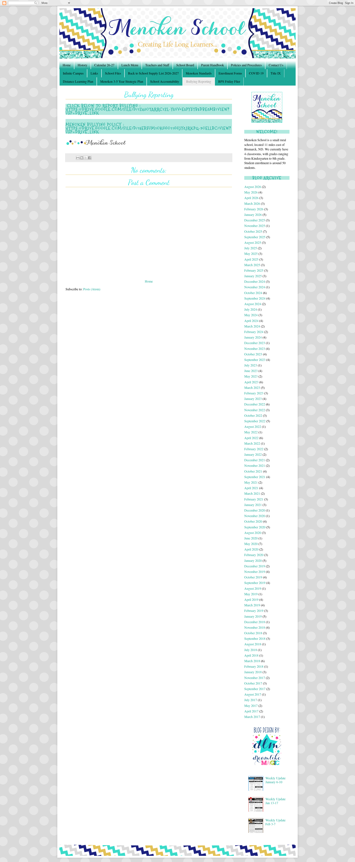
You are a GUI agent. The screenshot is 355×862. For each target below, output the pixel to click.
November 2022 (254, 410)
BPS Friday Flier (229, 81)
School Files (113, 73)
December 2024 (254, 281)
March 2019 (252, 605)
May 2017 (251, 705)
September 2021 (254, 477)
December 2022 (254, 404)
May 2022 (251, 432)
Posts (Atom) (91, 289)
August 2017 (252, 694)
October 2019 (253, 577)
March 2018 (252, 661)
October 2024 (253, 293)
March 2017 (252, 716)
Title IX (276, 73)
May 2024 (251, 315)
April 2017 (251, 711)
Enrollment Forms (230, 73)
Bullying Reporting (198, 81)
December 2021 (254, 460)
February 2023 (253, 393)
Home (67, 65)
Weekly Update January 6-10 (275, 780)
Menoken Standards (199, 73)
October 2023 (253, 354)
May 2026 (251, 192)
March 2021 (252, 493)
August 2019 (252, 588)
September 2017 (254, 689)
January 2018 (253, 672)
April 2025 (251, 259)
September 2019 (254, 582)
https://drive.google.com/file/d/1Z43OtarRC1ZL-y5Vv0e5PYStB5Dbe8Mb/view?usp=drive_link (147, 111)
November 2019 (254, 571)
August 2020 (252, 532)
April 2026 (251, 198)
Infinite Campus (73, 73)
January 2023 (253, 398)
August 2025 (252, 242)
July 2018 (250, 650)
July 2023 (250, 365)
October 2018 (253, 633)
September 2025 (254, 237)
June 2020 (251, 538)
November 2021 (254, 465)
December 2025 (254, 220)
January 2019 (253, 616)
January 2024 (253, 337)
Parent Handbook (212, 65)
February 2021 (253, 499)
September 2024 (254, 298)
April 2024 (251, 320)
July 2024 (250, 309)
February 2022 (253, 449)
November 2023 (254, 348)
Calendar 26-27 (104, 65)
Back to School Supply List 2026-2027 (153, 73)
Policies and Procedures (246, 65)
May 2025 (251, 253)
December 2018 (254, 622)
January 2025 (253, 276)
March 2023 (252, 387)
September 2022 (254, 421)
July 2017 (250, 700)
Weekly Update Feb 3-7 (275, 822)
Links (94, 73)
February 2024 (253, 332)
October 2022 (253, 415)
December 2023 (254, 343)
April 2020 (251, 549)
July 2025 (250, 248)
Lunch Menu (129, 65)
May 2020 (251, 543)
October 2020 (253, 521)
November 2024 (254, 287)
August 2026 (252, 186)
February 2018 (253, 666)
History (82, 65)
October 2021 (253, 471)
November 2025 (254, 225)
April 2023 (251, 382)
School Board (185, 65)
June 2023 (251, 371)
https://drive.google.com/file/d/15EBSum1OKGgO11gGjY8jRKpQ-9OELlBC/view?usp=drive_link (148, 130)
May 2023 (251, 376)
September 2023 (254, 359)
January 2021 (253, 505)
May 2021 (251, 482)
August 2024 (252, 304)
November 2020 (254, 516)
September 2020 (254, 527)
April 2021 (251, 488)
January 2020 (253, 560)
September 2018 (254, 638)
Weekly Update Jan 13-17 (275, 801)
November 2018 (254, 627)
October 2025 (253, 231)
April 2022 (251, 438)
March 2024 (252, 326)
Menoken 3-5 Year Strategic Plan (121, 81)
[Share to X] (86, 158)
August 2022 (252, 426)
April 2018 (251, 655)
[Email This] (78, 158)
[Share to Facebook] (90, 158)
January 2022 (253, 454)
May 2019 (251, 594)
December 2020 (254, 510)
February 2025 (253, 270)
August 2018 (252, 644)
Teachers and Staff (157, 65)
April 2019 (251, 599)
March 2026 (252, 203)
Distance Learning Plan (78, 81)
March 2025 (252, 265)
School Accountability (164, 81)
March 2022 (252, 443)
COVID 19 (256, 73)
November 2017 (254, 677)
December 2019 (254, 566)
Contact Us (276, 65)
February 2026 (253, 209)
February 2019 (253, 610)
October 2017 (253, 683)
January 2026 (253, 214)
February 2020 (253, 555)
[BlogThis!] (82, 158)
